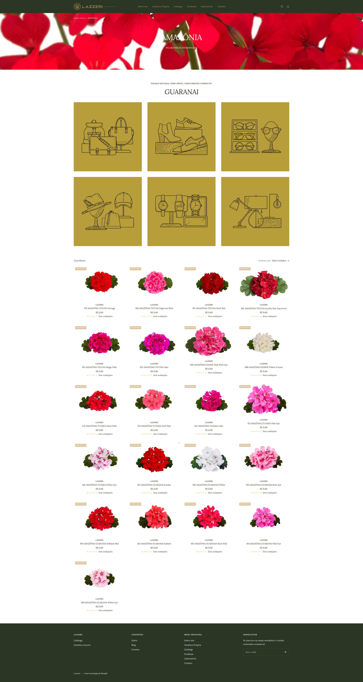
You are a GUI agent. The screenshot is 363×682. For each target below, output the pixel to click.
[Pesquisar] (282, 6)
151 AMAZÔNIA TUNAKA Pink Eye (264, 423)
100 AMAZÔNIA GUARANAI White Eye (99, 602)
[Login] (288, 6)
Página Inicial (79, 18)
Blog (133, 645)
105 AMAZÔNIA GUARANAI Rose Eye (263, 485)
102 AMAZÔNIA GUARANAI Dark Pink (209, 543)
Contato (221, 6)
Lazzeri (99, 305)
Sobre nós (143, 6)
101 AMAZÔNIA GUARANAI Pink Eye (263, 543)
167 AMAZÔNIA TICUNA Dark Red (209, 308)
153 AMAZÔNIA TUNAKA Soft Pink (154, 426)
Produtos (191, 6)
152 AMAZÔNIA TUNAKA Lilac (208, 426)
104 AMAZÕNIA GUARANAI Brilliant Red (99, 543)
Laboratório (207, 6)
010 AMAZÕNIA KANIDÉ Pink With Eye (209, 364)
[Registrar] (285, 652)
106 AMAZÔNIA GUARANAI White (209, 485)
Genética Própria (160, 6)
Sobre (134, 640)
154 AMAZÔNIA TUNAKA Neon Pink (99, 426)
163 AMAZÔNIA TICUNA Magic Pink (99, 367)
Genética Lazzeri (82, 645)
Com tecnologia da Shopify (95, 673)
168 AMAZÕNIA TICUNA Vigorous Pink (154, 308)
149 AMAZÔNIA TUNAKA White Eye (99, 485)
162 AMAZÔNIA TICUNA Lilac (154, 367)
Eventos (135, 649)
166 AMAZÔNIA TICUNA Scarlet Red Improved (263, 308)
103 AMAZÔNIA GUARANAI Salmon (154, 543)
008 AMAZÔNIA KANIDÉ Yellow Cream (264, 367)
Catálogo (178, 6)
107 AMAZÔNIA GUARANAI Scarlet (154, 485)
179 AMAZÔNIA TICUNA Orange (99, 308)
